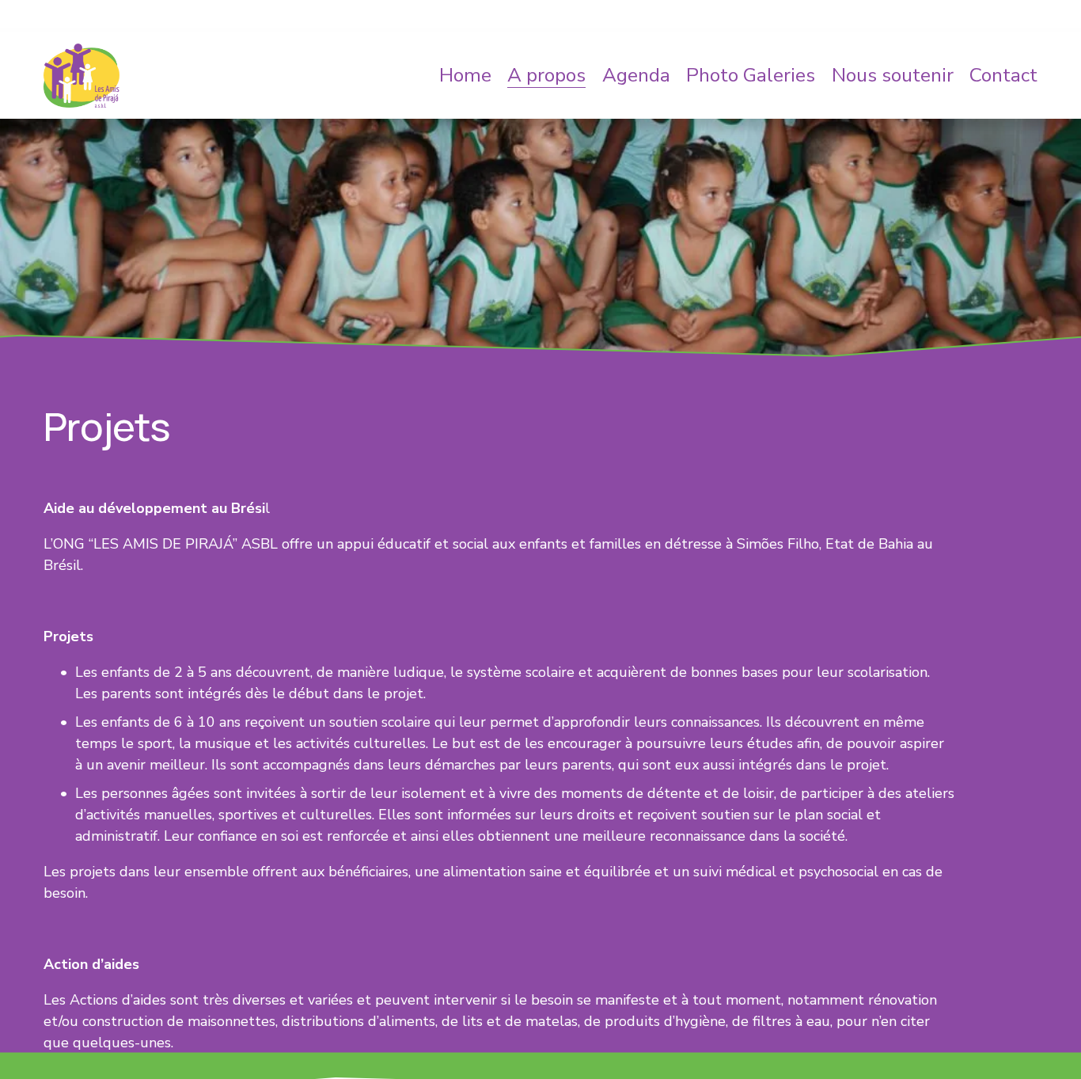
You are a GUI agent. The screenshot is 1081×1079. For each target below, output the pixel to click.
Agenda (636, 75)
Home (465, 75)
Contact (1003, 75)
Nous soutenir (893, 75)
